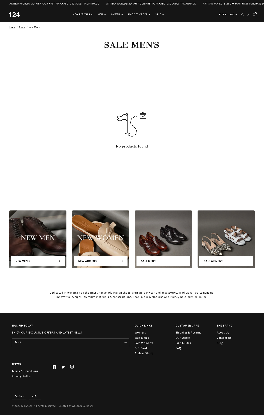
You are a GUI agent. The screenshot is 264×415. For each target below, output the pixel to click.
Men (100, 14)
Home (12, 27)
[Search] (242, 14)
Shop (22, 27)
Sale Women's (213, 261)
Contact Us (224, 337)
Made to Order (137, 14)
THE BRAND (225, 325)
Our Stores (183, 337)
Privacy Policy (21, 376)
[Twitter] (65, 367)
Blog (220, 342)
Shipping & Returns (188, 332)
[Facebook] (57, 367)
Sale (158, 14)
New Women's (87, 261)
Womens (140, 332)
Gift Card (141, 348)
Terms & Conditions (25, 371)
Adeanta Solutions (82, 406)
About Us (223, 332)
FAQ (178, 348)
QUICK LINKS (143, 325)
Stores (223, 14)
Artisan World (144, 353)
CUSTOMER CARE (187, 325)
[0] (253, 14)
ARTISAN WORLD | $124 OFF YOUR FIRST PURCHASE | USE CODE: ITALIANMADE (52, 4)
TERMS (16, 364)
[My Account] (248, 14)
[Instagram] (74, 367)
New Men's (22, 261)
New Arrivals (81, 14)
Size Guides (183, 342)
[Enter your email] (125, 342)
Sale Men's (148, 261)
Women (115, 14)
